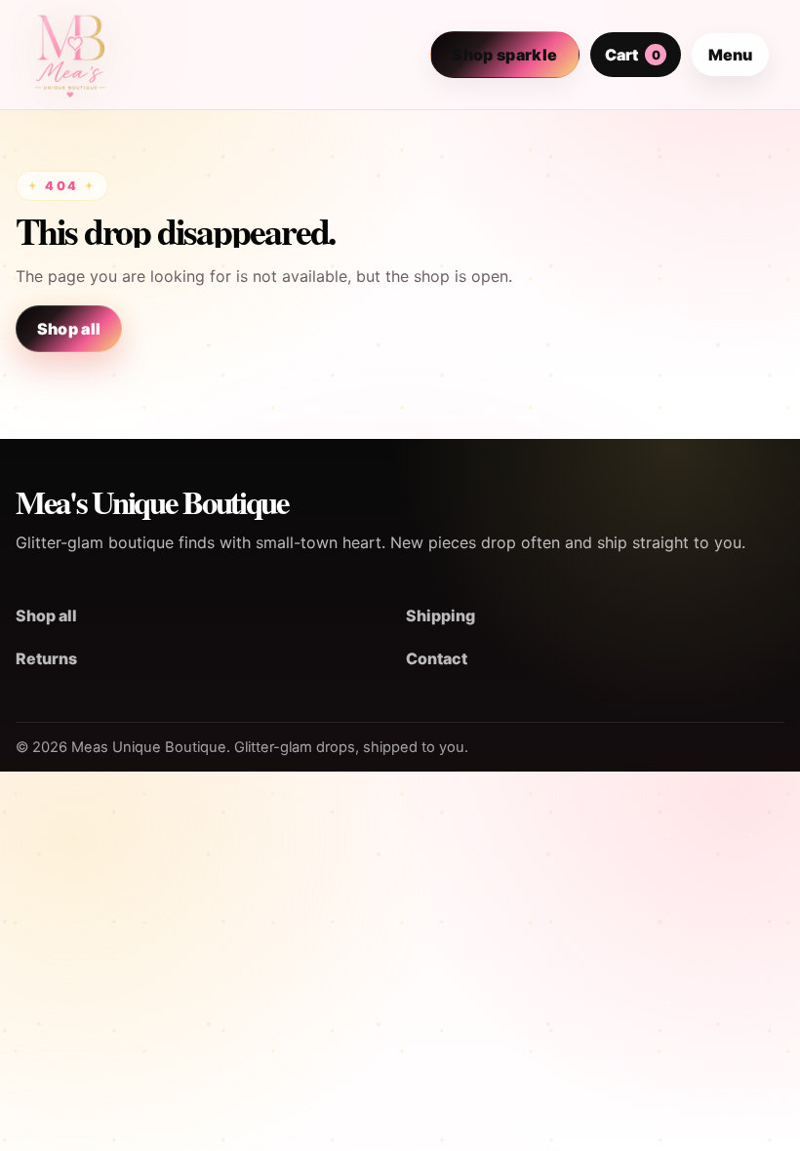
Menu (730, 54)
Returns (46, 658)
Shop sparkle (504, 54)
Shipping (440, 615)
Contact (436, 658)
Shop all (69, 328)
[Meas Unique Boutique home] (70, 54)
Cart (632, 54)
